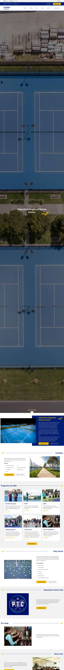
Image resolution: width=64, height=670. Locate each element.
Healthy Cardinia (57, 8)
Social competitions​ (48, 529)
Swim (37, 8)
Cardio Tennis (28, 529)
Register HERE (7, 511)
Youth (26, 503)
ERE (47, 510)
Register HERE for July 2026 (10, 537)
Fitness (25, 8)
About (42, 8)
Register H (45, 510)
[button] (44, 443)
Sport (31, 8)
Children (48, 8)
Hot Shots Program (10, 503)
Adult (44, 503)
